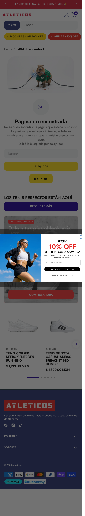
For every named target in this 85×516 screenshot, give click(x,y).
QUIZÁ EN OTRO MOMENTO (62, 275)
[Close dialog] (80, 237)
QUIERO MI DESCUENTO (62, 269)
